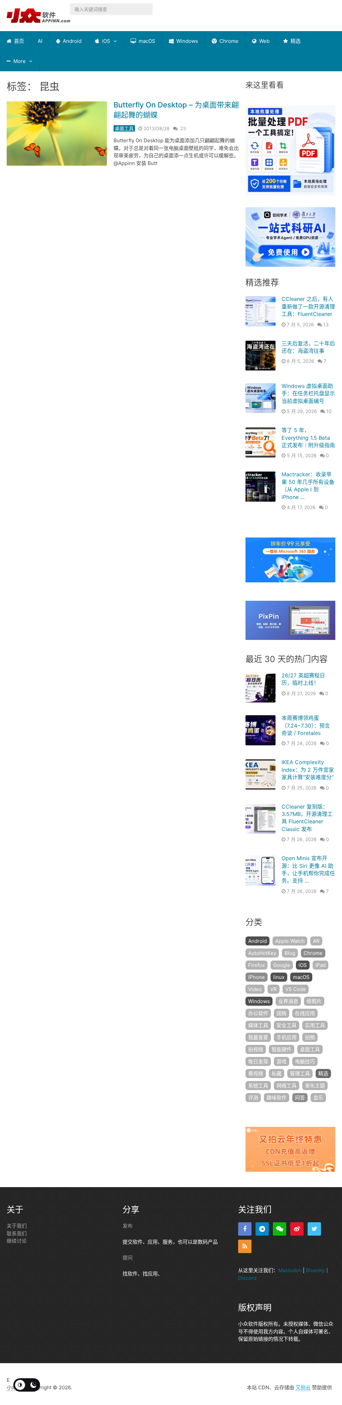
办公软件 (258, 1013)
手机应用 (287, 1037)
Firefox (256, 965)
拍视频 (255, 1049)
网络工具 (287, 1085)
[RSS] (244, 1246)
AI (40, 41)
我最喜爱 (258, 1037)
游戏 (282, 1061)
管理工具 (300, 1073)
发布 (128, 1226)
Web (264, 41)
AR (316, 941)
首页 (18, 41)
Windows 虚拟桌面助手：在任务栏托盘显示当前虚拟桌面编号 (308, 393)
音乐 (318, 1097)
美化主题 (315, 1085)
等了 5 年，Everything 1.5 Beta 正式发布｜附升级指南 (308, 437)
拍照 (310, 1037)
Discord (247, 1278)
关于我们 (17, 1226)
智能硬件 (282, 1049)
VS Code (295, 989)
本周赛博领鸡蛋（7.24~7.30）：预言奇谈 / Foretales (306, 725)
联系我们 (17, 1233)
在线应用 (305, 1013)
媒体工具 (258, 1025)
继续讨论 (17, 1241)
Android (71, 41)
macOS (146, 41)
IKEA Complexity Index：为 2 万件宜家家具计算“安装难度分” (308, 769)
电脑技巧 (305, 1061)
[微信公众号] (279, 1229)
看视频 (255, 1073)
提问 (128, 1257)
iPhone (256, 977)
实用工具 (315, 1025)
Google (281, 965)
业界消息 (288, 1001)
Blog (290, 953)
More (19, 61)
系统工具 (258, 1085)
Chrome (228, 41)
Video (255, 989)
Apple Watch (290, 941)
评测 (253, 1097)
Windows (186, 41)
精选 (295, 41)
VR (273, 989)
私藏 (277, 1073)
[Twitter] (314, 1229)
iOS (105, 41)
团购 (282, 1013)
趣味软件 (277, 1097)
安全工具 (287, 1025)
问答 (300, 1097)
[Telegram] (262, 1229)
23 (183, 128)
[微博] (297, 1229)
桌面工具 (124, 128)
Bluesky (315, 1270)
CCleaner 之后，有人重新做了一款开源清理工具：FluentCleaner (308, 306)
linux (279, 977)
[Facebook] (244, 1229)
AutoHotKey (262, 953)
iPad (320, 965)
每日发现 (258, 1061)
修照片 (314, 1001)
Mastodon (290, 1270)
